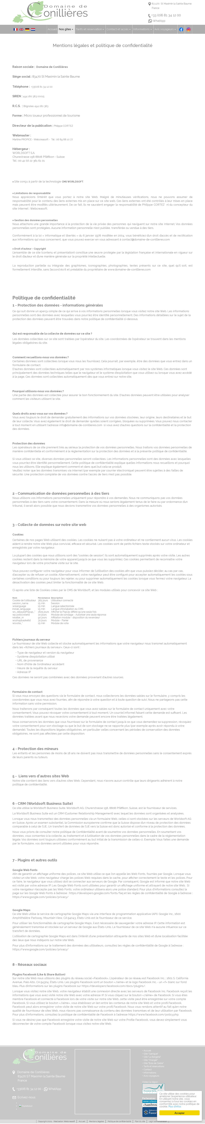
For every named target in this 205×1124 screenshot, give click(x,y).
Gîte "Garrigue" (150, 1053)
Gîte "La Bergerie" (152, 1057)
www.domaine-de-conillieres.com (129, 269)
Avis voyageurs (151, 1075)
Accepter (180, 1113)
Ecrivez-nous (26, 1097)
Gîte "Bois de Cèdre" (154, 1063)
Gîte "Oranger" (151, 1060)
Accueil (147, 1050)
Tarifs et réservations (154, 1066)
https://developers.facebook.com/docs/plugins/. (114, 986)
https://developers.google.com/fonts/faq (96, 893)
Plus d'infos (174, 1106)
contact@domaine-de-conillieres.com (146, 239)
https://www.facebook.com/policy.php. (153, 1014)
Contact (148, 1069)
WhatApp (159, 20)
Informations (149, 1072)
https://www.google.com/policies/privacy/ (40, 897)
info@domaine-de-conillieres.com (80, 425)
